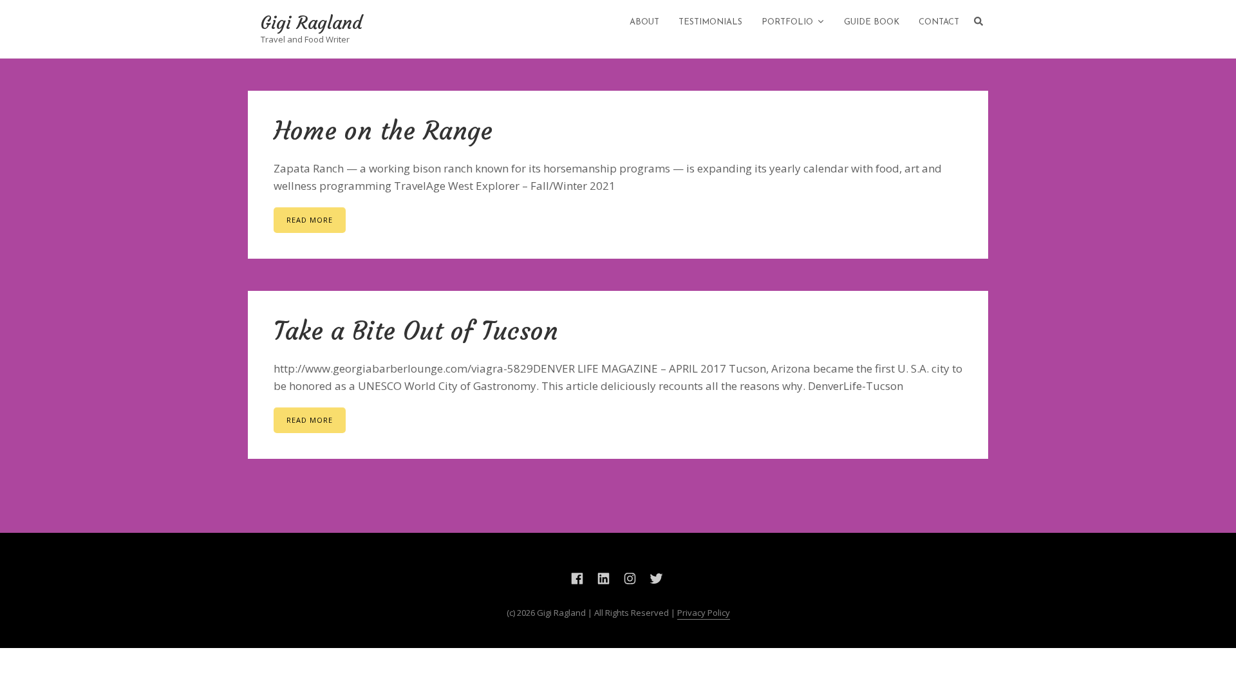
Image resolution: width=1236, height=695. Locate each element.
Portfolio (787, 22)
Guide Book (871, 22)
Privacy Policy (703, 612)
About (644, 22)
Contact (939, 22)
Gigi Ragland (311, 23)
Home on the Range (383, 131)
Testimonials (710, 22)
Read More (309, 220)
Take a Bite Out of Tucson (416, 331)
